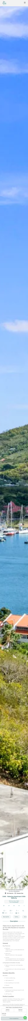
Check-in (7, 1009)
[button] (25, 2)
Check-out (20, 1009)
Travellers (4, 1013)
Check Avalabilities (14, 1018)
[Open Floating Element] (25, 1017)
